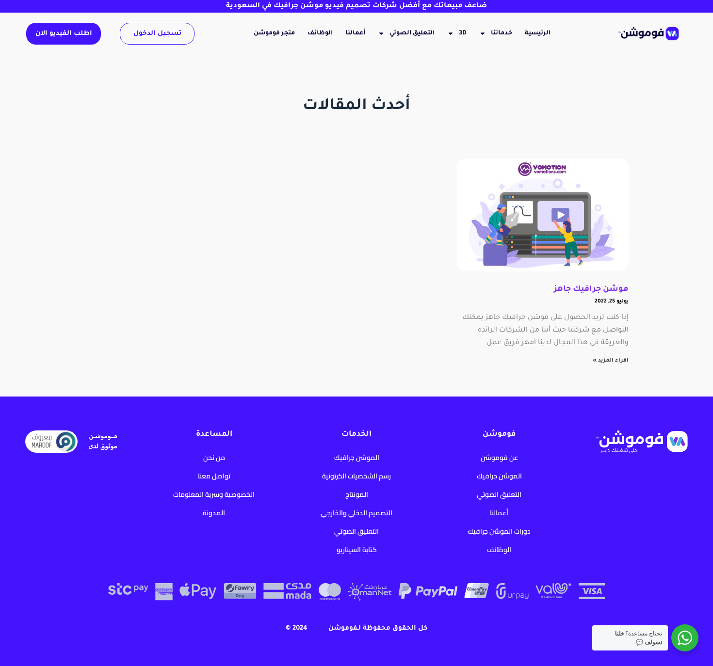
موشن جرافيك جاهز (591, 289)
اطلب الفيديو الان (63, 33)
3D (463, 33)
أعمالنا (355, 33)
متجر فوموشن (274, 33)
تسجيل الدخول (157, 33)
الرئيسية (538, 33)
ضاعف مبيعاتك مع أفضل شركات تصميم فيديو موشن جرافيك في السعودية (356, 6)
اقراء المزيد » (611, 361)
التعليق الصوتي (412, 33)
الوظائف (320, 33)
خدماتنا (501, 33)
